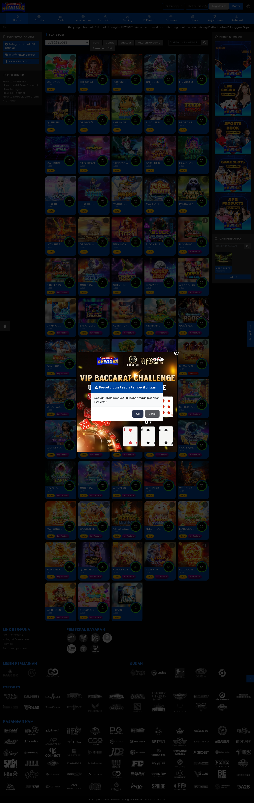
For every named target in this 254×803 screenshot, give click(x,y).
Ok (138, 414)
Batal (152, 414)
